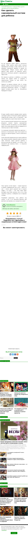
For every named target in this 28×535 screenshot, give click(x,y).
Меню (6, 4)
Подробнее (4, 530)
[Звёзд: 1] (7, 213)
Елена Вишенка (10, 205)
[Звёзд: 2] (10, 213)
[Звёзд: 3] (14, 213)
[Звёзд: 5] (20, 213)
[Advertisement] (11, 26)
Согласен (14, 533)
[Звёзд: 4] (17, 213)
